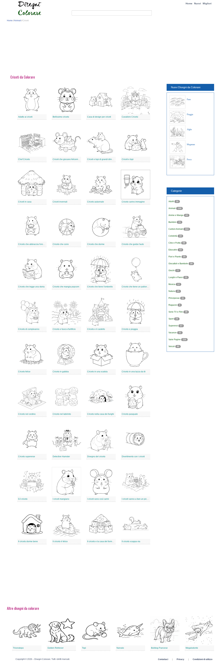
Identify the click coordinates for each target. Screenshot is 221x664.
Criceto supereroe (26, 456)
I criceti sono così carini (98, 499)
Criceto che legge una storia (31, 286)
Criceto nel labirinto (62, 414)
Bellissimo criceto (61, 117)
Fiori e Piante (175, 256)
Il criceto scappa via (131, 541)
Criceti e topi (127, 159)
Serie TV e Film (176, 312)
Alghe (189, 129)
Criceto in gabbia (61, 371)
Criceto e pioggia (130, 329)
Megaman (191, 144)
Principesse (174, 298)
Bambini (173, 222)
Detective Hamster (61, 456)
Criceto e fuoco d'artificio (64, 329)
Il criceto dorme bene (28, 541)
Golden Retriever (55, 648)
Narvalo (120, 648)
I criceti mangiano (61, 499)
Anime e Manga (176, 215)
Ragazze (173, 305)
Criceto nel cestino (27, 414)
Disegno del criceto (96, 456)
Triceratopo (18, 648)
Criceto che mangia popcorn (66, 286)
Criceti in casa (24, 202)
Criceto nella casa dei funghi (100, 414)
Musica (172, 284)
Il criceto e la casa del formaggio (102, 541)
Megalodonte (192, 648)
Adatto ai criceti (25, 117)
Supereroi (173, 325)
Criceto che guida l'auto (133, 244)
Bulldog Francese (159, 648)
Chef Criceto (24, 159)
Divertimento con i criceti (133, 456)
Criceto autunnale (95, 202)
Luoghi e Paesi (176, 277)
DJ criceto (22, 499)
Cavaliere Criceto (130, 117)
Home (189, 3)
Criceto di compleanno (28, 329)
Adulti (171, 201)
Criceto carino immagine (133, 202)
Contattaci (163, 659)
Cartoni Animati (176, 229)
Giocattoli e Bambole (179, 263)
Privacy (180, 659)
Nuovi (197, 3)
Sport (171, 319)
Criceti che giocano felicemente (67, 159)
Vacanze (173, 332)
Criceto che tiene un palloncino (136, 286)
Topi (84, 648)
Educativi (173, 250)
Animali (17, 20)
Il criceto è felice (60, 541)
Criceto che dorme (95, 244)
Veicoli (172, 346)
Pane (189, 99)
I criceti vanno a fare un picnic (136, 499)
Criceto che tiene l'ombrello (100, 286)
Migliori (207, 3)
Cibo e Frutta (175, 243)
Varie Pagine (175, 339)
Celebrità (173, 236)
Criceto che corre (61, 244)
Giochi (172, 270)
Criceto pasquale (130, 414)
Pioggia (190, 114)
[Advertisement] (110, 50)
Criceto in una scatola (97, 371)
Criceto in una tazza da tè (134, 371)
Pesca (189, 159)
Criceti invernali (60, 202)
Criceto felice (24, 371)
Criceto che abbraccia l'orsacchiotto (34, 244)
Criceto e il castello (96, 329)
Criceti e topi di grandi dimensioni (103, 159)
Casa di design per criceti (99, 117)
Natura (172, 291)
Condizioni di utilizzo (202, 659)
